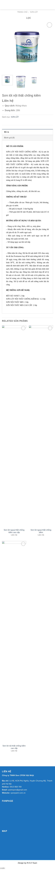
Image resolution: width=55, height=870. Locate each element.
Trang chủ (22, 12)
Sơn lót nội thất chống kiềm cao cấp (14, 747)
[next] (48, 47)
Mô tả (6, 132)
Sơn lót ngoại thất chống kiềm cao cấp (14, 531)
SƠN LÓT (34, 12)
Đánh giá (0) (9, 138)
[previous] (6, 47)
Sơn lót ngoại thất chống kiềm (41, 531)
